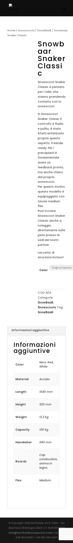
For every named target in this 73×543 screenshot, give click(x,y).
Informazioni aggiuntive (30, 330)
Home (11, 30)
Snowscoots (26, 30)
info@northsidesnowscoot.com (31, 532)
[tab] (36, 330)
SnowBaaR (44, 30)
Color (43, 270)
